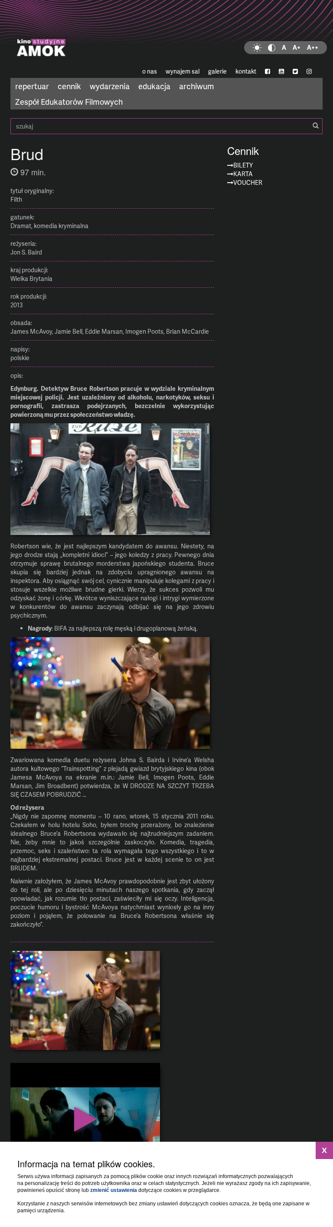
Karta (243, 174)
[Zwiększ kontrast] (271, 47)
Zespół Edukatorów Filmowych (69, 101)
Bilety (243, 165)
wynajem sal (182, 71)
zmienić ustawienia (113, 1190)
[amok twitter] (295, 71)
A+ (296, 47)
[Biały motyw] (257, 47)
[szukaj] (315, 126)
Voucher (247, 182)
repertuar (32, 86)
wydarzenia (110, 86)
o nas (149, 71)
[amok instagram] (309, 71)
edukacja (154, 86)
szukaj (166, 126)
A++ (312, 47)
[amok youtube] (281, 71)
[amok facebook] (267, 71)
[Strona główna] (166, 32)
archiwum (196, 86)
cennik (69, 86)
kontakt (245, 71)
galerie (217, 71)
